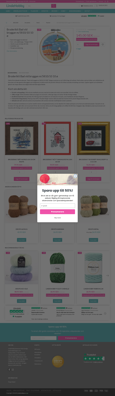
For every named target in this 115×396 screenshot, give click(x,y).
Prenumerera (57, 211)
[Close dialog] (75, 176)
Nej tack (57, 218)
